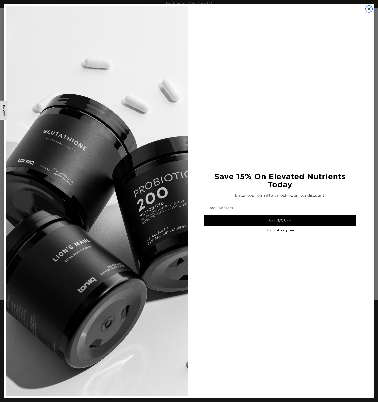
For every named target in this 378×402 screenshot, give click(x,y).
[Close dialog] (369, 9)
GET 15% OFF (280, 220)
